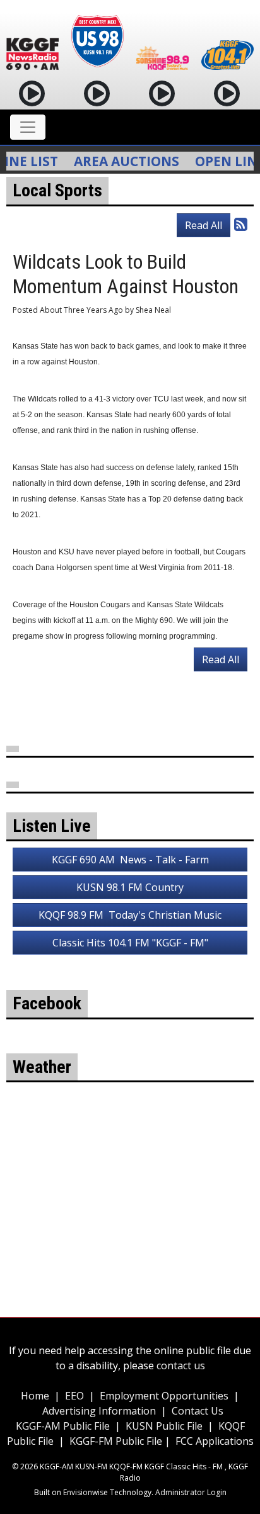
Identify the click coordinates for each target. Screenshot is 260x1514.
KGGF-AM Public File (63, 1426)
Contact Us (197, 1411)
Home (35, 1396)
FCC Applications (214, 1441)
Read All (203, 225)
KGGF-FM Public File (117, 1441)
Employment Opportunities (164, 1396)
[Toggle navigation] (27, 127)
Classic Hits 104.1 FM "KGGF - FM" (130, 943)
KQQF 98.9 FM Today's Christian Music (130, 915)
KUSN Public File (164, 1426)
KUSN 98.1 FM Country (130, 887)
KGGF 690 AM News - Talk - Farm (130, 859)
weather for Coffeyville (130, 1226)
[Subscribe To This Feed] (240, 223)
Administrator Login (191, 1492)
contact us (181, 1365)
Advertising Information (99, 1411)
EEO (74, 1396)
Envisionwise (85, 1492)
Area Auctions (117, 161)
